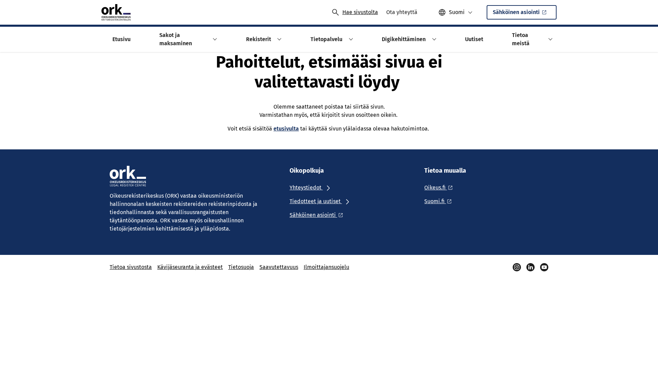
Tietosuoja (241, 267)
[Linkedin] (530, 267)
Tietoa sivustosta (131, 267)
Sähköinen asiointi (516, 12)
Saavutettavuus (278, 267)
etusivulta (286, 128)
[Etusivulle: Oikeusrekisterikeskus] (116, 12)
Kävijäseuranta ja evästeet (190, 267)
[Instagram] (517, 267)
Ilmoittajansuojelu (326, 267)
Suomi (457, 12)
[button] (214, 39)
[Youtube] (544, 267)
